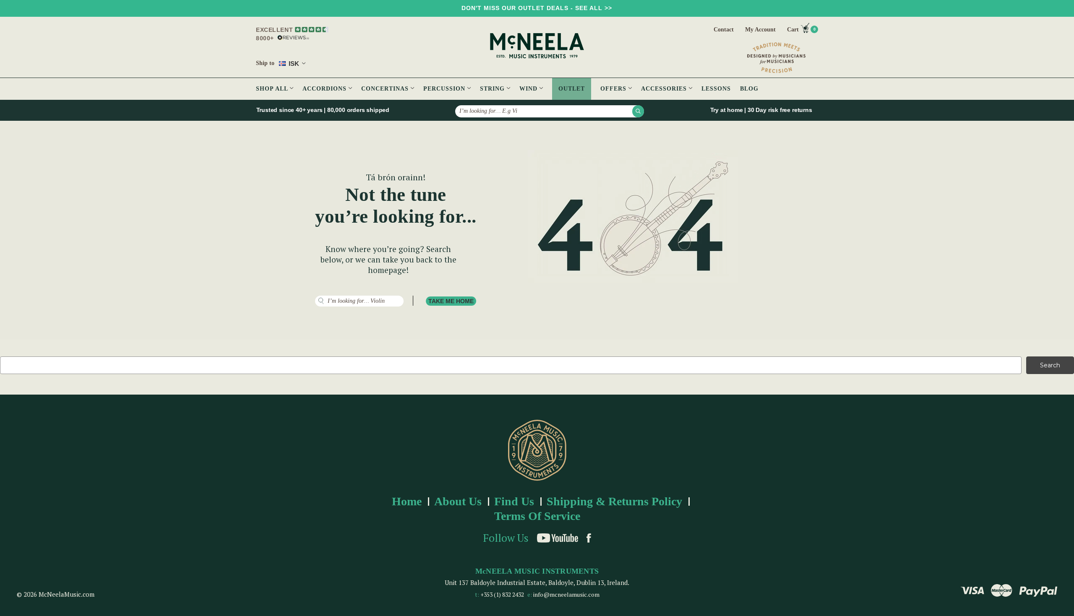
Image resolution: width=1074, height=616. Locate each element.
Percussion (445, 89)
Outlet (571, 89)
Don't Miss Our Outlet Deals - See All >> (536, 8)
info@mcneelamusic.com (566, 594)
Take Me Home (451, 301)
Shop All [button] (273, 89)
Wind (529, 89)
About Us (458, 501)
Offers (614, 89)
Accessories (665, 89)
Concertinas (386, 89)
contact (724, 29)
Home (407, 501)
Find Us (514, 501)
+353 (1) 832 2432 (502, 594)
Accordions (325, 89)
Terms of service (537, 515)
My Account (760, 29)
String (493, 89)
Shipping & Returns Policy (614, 501)
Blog (749, 89)
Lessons (716, 89)
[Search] (638, 111)
